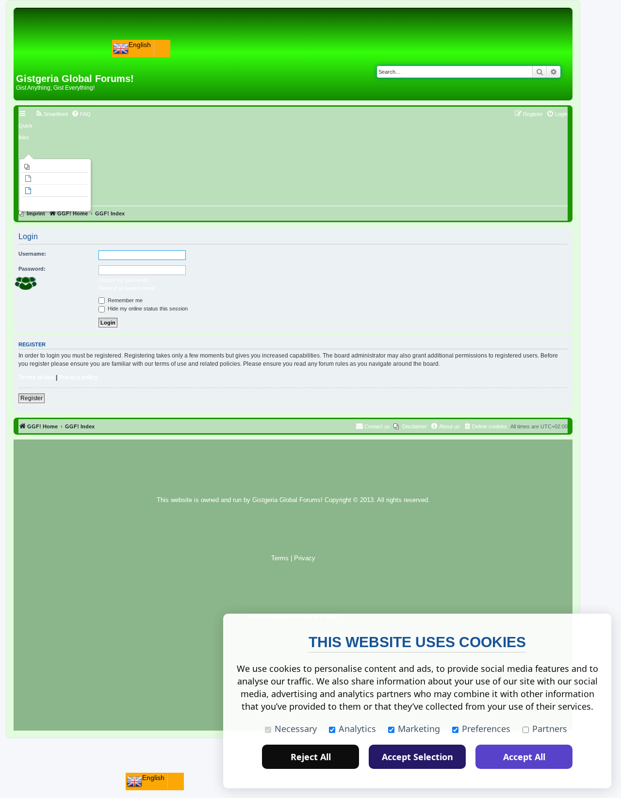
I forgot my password (123, 280)
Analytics (357, 728)
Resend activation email (126, 288)
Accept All (524, 757)
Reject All (311, 757)
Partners (549, 728)
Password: (32, 269)
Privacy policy (78, 377)
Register (31, 398)
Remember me (124, 300)
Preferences (486, 728)
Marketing (419, 728)
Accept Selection (417, 757)
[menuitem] (55, 167)
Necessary (296, 728)
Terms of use (36, 377)
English (140, 45)
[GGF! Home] (41, 57)
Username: (32, 254)
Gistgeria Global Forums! (287, 500)
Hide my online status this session (147, 308)
